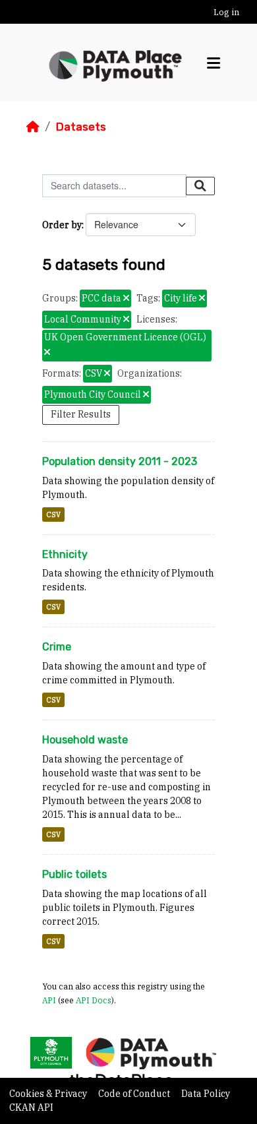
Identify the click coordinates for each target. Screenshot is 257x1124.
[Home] (33, 126)
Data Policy (205, 1094)
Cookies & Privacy (49, 1094)
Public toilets (74, 874)
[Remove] (126, 298)
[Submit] (200, 186)
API (49, 1000)
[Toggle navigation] (213, 63)
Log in (226, 12)
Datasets (80, 126)
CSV (53, 514)
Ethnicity (65, 554)
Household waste (85, 740)
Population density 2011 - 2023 (119, 461)
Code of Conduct (135, 1094)
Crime (56, 646)
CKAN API (31, 1107)
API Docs (93, 1000)
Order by (62, 225)
